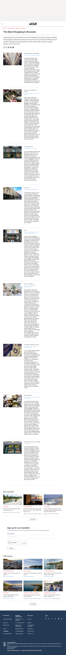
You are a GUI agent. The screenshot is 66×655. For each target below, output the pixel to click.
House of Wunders (28, 284)
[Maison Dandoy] (12, 401)
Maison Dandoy (28, 395)
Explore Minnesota (36, 598)
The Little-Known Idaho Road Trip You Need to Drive (11, 509)
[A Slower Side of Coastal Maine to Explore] (12, 564)
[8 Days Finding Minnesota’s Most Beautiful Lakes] (33, 586)
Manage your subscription (18, 626)
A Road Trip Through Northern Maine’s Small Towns (11, 595)
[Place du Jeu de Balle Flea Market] (12, 95)
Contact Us (30, 633)
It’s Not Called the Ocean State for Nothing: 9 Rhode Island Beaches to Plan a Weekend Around (53, 510)
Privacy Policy (31, 631)
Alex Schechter (17, 512)
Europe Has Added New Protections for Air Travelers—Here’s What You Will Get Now (33, 510)
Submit (11, 548)
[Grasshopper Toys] (12, 152)
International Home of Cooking (32, 441)
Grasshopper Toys (28, 146)
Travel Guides (10, 28)
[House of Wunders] (12, 289)
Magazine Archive (19, 628)
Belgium (18, 28)
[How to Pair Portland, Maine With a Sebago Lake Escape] (53, 564)
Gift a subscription (19, 622)
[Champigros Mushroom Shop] (12, 350)
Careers (29, 622)
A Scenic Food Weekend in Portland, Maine (33, 573)
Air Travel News (28, 506)
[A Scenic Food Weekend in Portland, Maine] (33, 564)
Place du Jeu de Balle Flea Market (30, 90)
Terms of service (19, 633)
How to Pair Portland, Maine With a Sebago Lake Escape (53, 573)
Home (4, 28)
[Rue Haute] (12, 193)
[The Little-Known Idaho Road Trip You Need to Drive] (12, 499)
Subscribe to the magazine (19, 620)
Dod (25, 230)
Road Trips (6, 506)
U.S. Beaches (47, 506)
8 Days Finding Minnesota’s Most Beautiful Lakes (32, 595)
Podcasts (5, 622)
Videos (4, 628)
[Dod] (12, 236)
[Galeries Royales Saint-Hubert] (12, 59)
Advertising (30, 628)
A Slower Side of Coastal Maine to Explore (11, 573)
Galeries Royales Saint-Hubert (31, 53)
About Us (30, 619)
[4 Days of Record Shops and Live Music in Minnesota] (53, 586)
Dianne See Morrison (38, 513)
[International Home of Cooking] (12, 447)
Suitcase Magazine (7, 633)
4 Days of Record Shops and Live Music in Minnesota (52, 595)
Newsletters (6, 625)
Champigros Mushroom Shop (31, 344)
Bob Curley (57, 513)
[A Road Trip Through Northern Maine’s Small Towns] (12, 586)
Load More (33, 604)
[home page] (33, 24)
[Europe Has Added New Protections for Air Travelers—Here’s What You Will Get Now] (33, 499)
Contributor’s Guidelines (31, 626)
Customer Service (19, 631)
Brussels (23, 28)
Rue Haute (27, 187)
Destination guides (7, 619)
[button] (13, 650)
